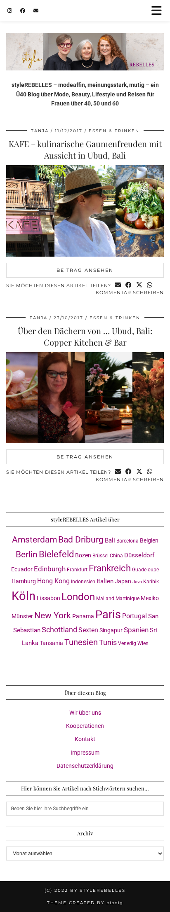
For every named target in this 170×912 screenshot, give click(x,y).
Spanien (136, 630)
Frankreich (110, 568)
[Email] (35, 10)
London (78, 597)
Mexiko (150, 598)
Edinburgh (50, 569)
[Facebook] (22, 10)
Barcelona (127, 541)
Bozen (83, 555)
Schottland (59, 629)
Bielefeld (56, 554)
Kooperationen (85, 726)
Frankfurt (77, 570)
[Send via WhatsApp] (150, 286)
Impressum (85, 752)
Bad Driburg (81, 540)
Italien (105, 581)
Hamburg (24, 581)
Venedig (127, 643)
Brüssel (100, 556)
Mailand (105, 598)
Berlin (27, 554)
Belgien (149, 540)
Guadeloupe (145, 570)
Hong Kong (53, 581)
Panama (83, 616)
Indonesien (83, 582)
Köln (23, 596)
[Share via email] (118, 286)
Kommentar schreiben (130, 292)
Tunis (108, 642)
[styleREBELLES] (85, 35)
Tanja (40, 130)
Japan (123, 581)
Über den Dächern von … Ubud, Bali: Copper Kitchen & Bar (85, 336)
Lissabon (48, 598)
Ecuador (22, 569)
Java (137, 582)
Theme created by (85, 902)
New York (52, 615)
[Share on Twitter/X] (139, 286)
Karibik (151, 582)
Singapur (111, 630)
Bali (110, 540)
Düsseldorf (139, 555)
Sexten (88, 630)
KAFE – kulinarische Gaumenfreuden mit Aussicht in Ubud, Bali (85, 149)
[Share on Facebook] (128, 286)
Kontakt (85, 739)
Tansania (51, 643)
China (116, 556)
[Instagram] (9, 10)
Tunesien (81, 642)
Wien (143, 643)
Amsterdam (34, 539)
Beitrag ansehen (85, 270)
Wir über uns (85, 712)
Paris (108, 614)
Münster (22, 616)
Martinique (127, 598)
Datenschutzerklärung (85, 765)
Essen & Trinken (114, 130)
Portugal (134, 616)
